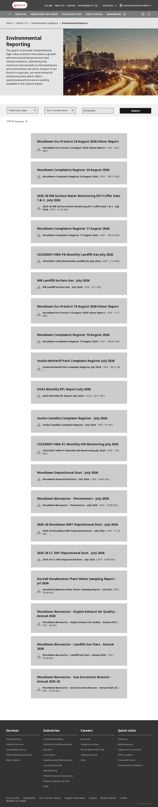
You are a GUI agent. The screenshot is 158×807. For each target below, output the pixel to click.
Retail (45, 786)
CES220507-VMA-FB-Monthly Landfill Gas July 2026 (81, 261)
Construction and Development (57, 744)
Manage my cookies (16, 800)
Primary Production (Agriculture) (58, 775)
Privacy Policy (12, 797)
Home (9, 23)
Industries (51, 730)
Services (12, 730)
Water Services (13, 760)
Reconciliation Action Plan (93, 749)
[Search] (143, 14)
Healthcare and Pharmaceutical (57, 760)
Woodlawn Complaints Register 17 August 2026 (81, 235)
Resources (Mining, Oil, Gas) (56, 781)
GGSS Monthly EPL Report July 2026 (74, 395)
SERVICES (20, 14)
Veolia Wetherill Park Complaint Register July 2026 (81, 368)
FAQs (83, 760)
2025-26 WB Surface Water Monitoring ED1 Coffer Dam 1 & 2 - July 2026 (81, 208)
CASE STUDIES (94, 14)
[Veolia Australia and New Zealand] (20, 5)
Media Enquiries (125, 744)
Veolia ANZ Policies (126, 760)
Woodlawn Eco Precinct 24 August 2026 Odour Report (81, 149)
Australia (108, 5)
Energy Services (13, 739)
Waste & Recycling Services (19, 754)
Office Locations (125, 754)
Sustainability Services (16, 749)
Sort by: (10, 121)
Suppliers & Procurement (129, 749)
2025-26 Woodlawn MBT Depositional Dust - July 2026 (81, 532)
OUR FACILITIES (71, 14)
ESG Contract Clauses (50, 797)
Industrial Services (14, 744)
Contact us (123, 739)
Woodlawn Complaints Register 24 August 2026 (81, 176)
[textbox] (20, 110)
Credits (123, 797)
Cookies (93, 797)
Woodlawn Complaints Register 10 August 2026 (81, 341)
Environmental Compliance (44, 23)
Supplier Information (74, 797)
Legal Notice (29, 797)
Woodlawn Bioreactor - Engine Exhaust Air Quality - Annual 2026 (81, 624)
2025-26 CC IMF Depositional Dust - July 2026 (79, 559)
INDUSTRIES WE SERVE (44, 14)
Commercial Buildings (53, 739)
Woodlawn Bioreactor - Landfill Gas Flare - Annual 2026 (78, 656)
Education (48, 749)
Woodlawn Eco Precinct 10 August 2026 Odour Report (81, 314)
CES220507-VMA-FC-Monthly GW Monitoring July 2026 (81, 452)
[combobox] (22, 110)
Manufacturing (50, 770)
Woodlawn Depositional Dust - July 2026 (76, 479)
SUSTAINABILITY (86, 5)
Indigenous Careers (90, 744)
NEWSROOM (114, 14)
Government (49, 754)
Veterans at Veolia (89, 754)
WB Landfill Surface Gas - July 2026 (72, 287)
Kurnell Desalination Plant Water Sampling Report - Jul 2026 (81, 591)
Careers (87, 730)
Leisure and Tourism (52, 765)
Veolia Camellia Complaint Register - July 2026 (78, 424)
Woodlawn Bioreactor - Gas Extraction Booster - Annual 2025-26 (81, 689)
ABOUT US (59, 5)
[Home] (10, 14)
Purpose (71, 5)
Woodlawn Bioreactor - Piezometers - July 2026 (80, 505)
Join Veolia (85, 739)
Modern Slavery (108, 797)
